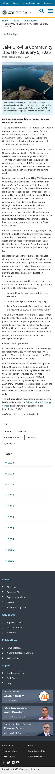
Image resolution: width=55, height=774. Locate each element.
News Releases (14, 647)
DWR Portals (13, 657)
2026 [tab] (11, 561)
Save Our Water (14, 627)
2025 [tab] (11, 550)
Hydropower (9, 443)
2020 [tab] (11, 495)
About (6, 3)
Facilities (32, 437)
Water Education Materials (20, 652)
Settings (47, 3)
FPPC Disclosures (37, 756)
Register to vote (15, 622)
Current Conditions (31, 3)
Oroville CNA (21, 431)
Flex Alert (11, 632)
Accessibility (9, 756)
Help (9, 683)
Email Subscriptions (17, 607)
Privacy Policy (10, 750)
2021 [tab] (11, 506)
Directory (11, 586)
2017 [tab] (11, 462)
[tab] (27, 462)
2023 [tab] (11, 528)
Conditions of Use (15, 672)
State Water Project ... (13, 437)
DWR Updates (30, 20)
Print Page (12, 34)
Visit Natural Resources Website (15, 717)
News (16, 20)
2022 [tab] (11, 517)
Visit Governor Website (11, 701)
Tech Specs (12, 678)
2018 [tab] (11, 473)
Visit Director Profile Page (12, 733)
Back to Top (8, 745)
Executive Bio (13, 592)
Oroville (7, 431)
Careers (10, 602)
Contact (15, 3)
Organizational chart (17, 597)
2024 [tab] (11, 539)
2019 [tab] (11, 484)
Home (5, 20)
